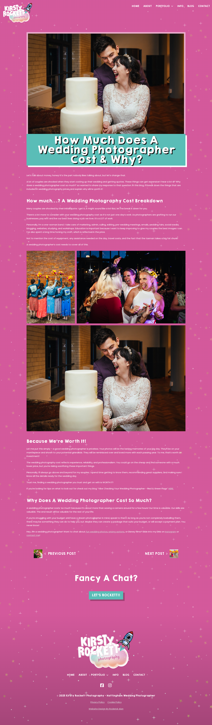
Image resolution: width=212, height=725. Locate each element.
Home (135, 6)
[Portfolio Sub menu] (172, 6)
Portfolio (163, 6)
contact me (33, 535)
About (147, 6)
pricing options (116, 531)
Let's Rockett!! (106, 595)
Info (180, 6)
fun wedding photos (96, 531)
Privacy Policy (97, 702)
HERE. (171, 488)
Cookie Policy (114, 702)
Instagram (170, 531)
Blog (190, 6)
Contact (204, 6)
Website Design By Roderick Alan (106, 708)
